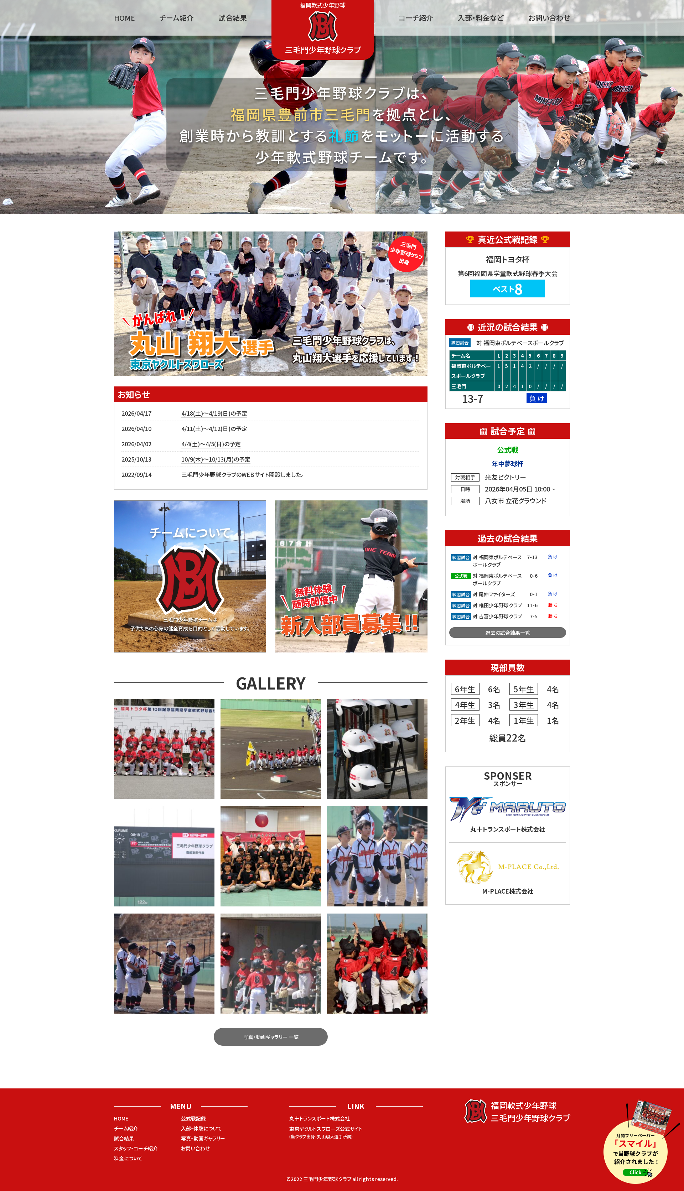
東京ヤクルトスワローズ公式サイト (326, 1132)
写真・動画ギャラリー (203, 1138)
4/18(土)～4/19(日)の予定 (214, 413)
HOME (124, 17)
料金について (128, 1158)
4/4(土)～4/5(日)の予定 (211, 444)
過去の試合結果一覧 (508, 632)
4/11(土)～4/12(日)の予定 (214, 428)
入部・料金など (481, 17)
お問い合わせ (549, 17)
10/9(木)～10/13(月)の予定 (215, 459)
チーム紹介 (177, 17)
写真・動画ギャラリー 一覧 (271, 1036)
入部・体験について (201, 1128)
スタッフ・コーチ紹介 (136, 1148)
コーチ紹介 (416, 17)
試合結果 (232, 17)
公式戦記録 (193, 1118)
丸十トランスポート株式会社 (319, 1118)
